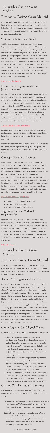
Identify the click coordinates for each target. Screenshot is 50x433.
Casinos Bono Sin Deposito (11, 81)
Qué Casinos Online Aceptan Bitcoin (15, 197)
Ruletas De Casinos (8, 245)
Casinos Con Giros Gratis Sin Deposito (15, 125)
